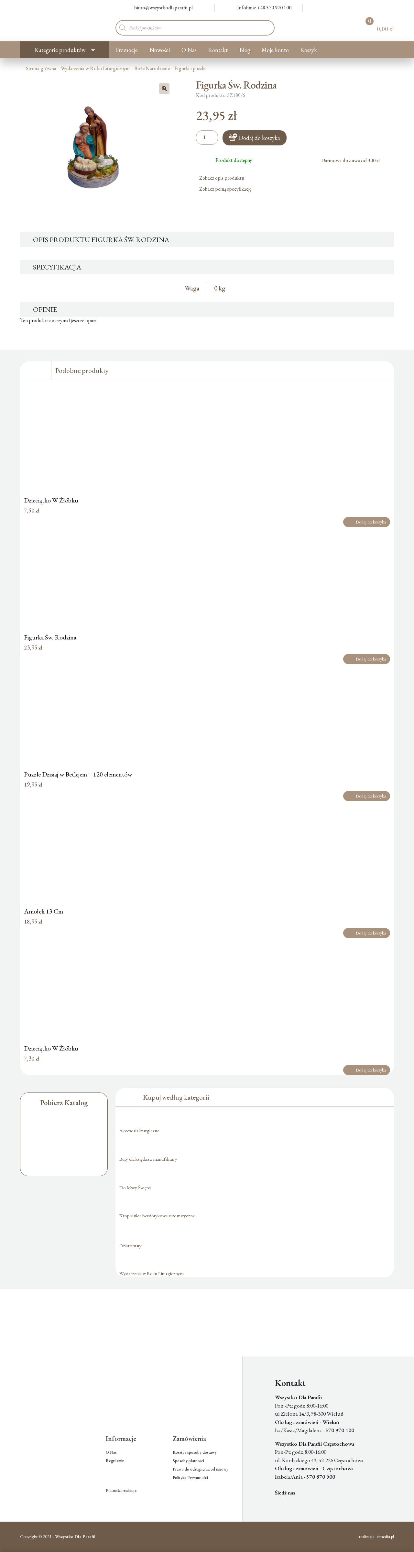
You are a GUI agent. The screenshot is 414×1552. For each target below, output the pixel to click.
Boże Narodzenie (152, 68)
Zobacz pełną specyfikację (225, 188)
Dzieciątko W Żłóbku (51, 500)
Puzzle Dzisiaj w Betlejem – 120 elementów (78, 774)
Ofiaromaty (130, 1245)
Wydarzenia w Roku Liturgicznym (95, 68)
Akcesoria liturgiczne (139, 1130)
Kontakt (218, 50)
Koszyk (308, 50)
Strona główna (41, 68)
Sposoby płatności (188, 1460)
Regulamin (115, 1460)
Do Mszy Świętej (135, 1187)
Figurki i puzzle (189, 68)
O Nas (189, 50)
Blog (244, 50)
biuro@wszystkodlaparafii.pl (163, 7)
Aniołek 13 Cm (43, 911)
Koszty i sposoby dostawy (195, 1452)
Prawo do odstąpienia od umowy (200, 1469)
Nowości (159, 50)
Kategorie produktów (60, 50)
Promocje (126, 50)
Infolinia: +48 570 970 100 (264, 7)
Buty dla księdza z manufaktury (148, 1159)
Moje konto (275, 50)
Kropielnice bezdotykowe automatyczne (157, 1215)
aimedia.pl (385, 1536)
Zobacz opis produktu (222, 177)
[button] (164, 88)
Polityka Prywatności (190, 1477)
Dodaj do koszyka (259, 138)
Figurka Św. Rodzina (50, 637)
